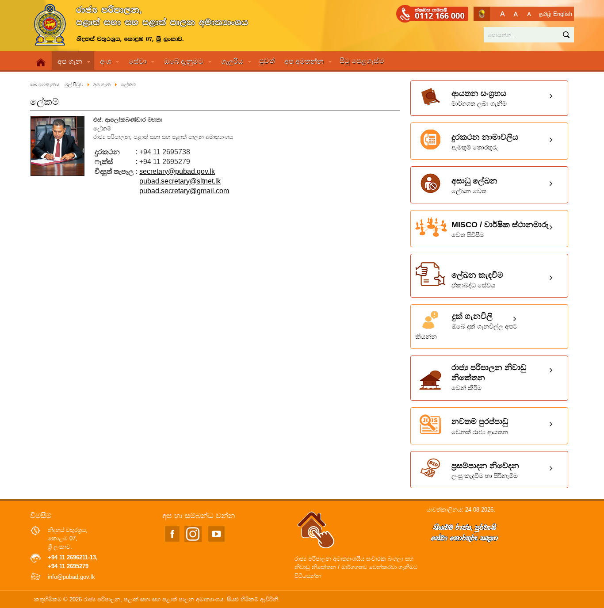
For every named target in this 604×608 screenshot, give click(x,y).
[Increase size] (502, 14)
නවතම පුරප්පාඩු (479, 426)
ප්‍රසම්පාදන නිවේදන (485, 470)
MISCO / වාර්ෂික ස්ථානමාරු (500, 229)
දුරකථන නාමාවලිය (484, 142)
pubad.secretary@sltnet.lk (180, 181)
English (562, 14)
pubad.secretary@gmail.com (184, 191)
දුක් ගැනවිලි (466, 326)
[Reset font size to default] (515, 14)
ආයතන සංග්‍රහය (479, 98)
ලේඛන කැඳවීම (477, 280)
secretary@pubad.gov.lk (177, 171)
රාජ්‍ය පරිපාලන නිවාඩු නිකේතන (488, 377)
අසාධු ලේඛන (474, 185)
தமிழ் (545, 14)
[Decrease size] (529, 14)
